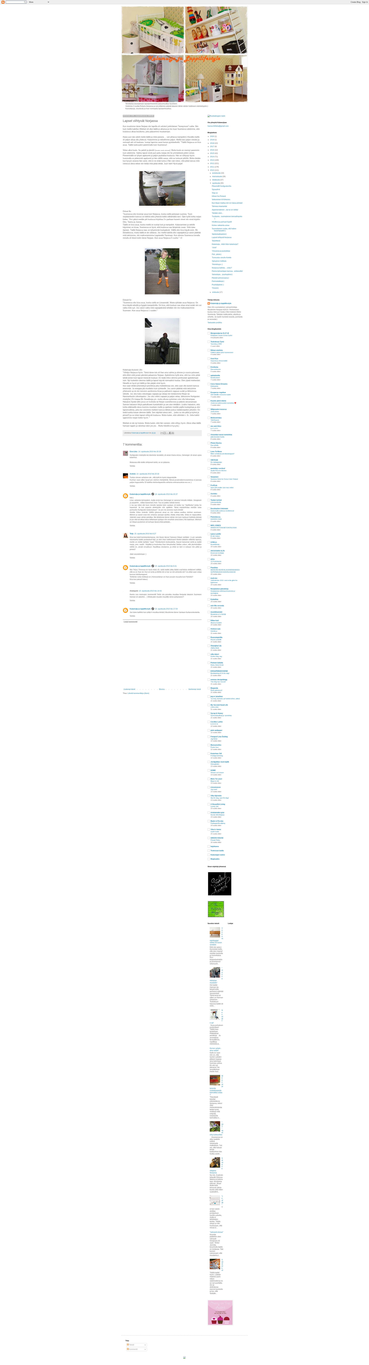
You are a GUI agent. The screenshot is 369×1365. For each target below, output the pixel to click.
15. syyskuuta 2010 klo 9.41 (166, 566)
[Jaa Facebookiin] (170, 433)
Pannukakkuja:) (218, 281)
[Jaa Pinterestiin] (172, 433)
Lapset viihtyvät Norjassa (221, 237)
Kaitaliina (214, 599)
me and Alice (216, 426)
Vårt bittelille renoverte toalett (221, 394)
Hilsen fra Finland (219, 196)
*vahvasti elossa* (216, 1232)
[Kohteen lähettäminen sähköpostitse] (161, 433)
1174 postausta (216, 561)
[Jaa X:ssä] (167, 433)
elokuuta (215, 292)
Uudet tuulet (215, 831)
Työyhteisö (216, 241)
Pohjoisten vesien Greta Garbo (221, 335)
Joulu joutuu (215, 411)
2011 (212, 167)
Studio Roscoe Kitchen (218, 470)
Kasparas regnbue (218, 392)
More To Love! (216, 779)
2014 (212, 157)
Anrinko (214, 494)
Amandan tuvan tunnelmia (221, 435)
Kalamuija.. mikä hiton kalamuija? (225, 244)
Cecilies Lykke (217, 722)
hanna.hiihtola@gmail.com (218, 126)
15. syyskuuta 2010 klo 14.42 (150, 591)
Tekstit (131, 1345)
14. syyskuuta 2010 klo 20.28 (149, 452)
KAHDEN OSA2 (216, 519)
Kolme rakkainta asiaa (220, 225)
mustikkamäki (216, 612)
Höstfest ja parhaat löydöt (222, 222)
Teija (131, 534)
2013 (212, 160)
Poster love (215, 747)
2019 (212, 140)
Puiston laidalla (217, 663)
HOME (213, 770)
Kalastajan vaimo (218, 855)
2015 (212, 153)
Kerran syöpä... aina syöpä (216, 1049)
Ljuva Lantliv (216, 534)
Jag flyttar (214, 739)
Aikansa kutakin (216, 623)
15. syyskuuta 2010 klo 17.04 (166, 609)
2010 (212, 170)
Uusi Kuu (214, 359)
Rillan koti (215, 621)
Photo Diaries (216, 443)
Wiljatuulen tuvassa (219, 409)
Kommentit (133, 1349)
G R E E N (214, 724)
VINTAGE (214, 460)
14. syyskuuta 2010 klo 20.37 (166, 494)
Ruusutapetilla (216, 637)
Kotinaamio (214, 386)
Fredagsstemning (217, 756)
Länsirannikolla (216, 502)
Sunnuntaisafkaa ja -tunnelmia (221, 715)
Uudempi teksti (129, 689)
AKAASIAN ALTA (218, 551)
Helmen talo (215, 629)
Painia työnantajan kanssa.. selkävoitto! (227, 271)
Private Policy (215, 840)
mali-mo (214, 578)
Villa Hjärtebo (216, 796)
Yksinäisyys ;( (217, 264)
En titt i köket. (215, 536)
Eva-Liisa (133, 452)
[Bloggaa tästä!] (164, 433)
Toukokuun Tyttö (217, 342)
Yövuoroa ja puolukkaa (221, 251)
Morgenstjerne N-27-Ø (220, 333)
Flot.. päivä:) (216, 254)
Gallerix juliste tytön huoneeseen (222, 352)
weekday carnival (218, 468)
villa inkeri (215, 654)
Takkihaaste (215, 420)
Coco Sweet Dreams (219, 384)
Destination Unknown (219, 509)
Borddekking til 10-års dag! (220, 673)
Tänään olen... (217, 213)
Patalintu (214, 568)
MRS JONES (216, 525)
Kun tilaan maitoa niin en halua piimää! (227, 203)
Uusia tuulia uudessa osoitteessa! (222, 511)
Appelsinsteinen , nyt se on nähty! (225, 210)
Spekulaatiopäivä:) (219, 234)
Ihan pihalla (214, 445)
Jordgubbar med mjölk (220, 762)
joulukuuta (216, 173)
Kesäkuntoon (215, 377)
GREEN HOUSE (217, 838)
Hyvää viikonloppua (217, 815)
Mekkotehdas (216, 418)
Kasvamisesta (216, 369)
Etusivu (162, 689)
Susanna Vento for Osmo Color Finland (224, 479)
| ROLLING (215, 707)
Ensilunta (214, 367)
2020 (212, 136)
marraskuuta (217, 176)
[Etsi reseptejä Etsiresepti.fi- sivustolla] (216, 116)
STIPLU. (214, 542)
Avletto (133, 474)
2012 (212, 163)
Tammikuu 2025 (216, 344)
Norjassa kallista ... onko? (222, 268)
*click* (214, 248)
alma (213, 559)
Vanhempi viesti (194, 689)
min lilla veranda (217, 606)
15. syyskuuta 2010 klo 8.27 (145, 534)
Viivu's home (216, 829)
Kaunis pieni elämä (218, 401)
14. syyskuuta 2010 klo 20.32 (148, 474)
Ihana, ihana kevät (217, 665)
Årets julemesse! (216, 690)
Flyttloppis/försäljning (218, 823)
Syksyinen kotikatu (219, 261)
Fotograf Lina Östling (219, 737)
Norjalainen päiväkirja (219, 589)
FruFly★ (214, 485)
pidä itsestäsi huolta (217, 437)
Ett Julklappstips (216, 462)
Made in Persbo (217, 821)
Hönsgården (215, 764)
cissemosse (216, 787)
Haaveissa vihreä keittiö (219, 361)
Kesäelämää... (216, 544)
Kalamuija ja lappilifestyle (140, 494)
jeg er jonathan (217, 696)
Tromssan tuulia (217, 851)
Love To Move (216, 452)
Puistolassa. (216, 517)
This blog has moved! (218, 682)
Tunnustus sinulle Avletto (221, 258)
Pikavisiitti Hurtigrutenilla (221, 186)
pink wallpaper (216, 730)
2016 (212, 150)
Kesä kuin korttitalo (217, 553)
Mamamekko (216, 745)
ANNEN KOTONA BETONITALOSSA (224, 527)
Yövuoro (215, 288)
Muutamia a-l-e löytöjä (218, 614)
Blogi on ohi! (215, 781)
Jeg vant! (214, 789)
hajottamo (215, 846)
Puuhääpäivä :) (218, 285)
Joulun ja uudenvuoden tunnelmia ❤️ (223, 403)
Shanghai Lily (216, 646)
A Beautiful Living (218, 804)
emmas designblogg (219, 680)
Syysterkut (222, 1265)
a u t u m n (214, 428)
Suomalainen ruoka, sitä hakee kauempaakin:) (224, 230)
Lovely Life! (215, 806)
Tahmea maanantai (219, 206)
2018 (212, 143)
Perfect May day (216, 656)
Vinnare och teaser (217, 772)
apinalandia (215, 375)
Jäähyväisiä (215, 648)
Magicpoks (215, 859)
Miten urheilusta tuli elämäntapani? (222, 454)
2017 (212, 147)
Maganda (214, 688)
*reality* (222, 1200)
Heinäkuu (214, 631)
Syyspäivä (216, 189)
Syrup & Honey (217, 713)
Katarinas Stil (216, 754)
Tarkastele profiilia (215, 323)
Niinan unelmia (217, 350)
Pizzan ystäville (216, 639)
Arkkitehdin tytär (217, 813)
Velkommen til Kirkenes (221, 200)
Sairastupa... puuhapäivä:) (222, 274)
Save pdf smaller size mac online (222, 487)
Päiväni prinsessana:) (220, 278)
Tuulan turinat (216, 500)
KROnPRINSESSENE (219, 671)
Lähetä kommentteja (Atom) (138, 693)
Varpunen (214, 477)
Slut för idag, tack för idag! (220, 798)
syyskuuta (216, 183)
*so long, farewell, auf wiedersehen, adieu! (225, 699)
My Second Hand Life (219, 705)
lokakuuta (216, 180)
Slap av (215, 193)
